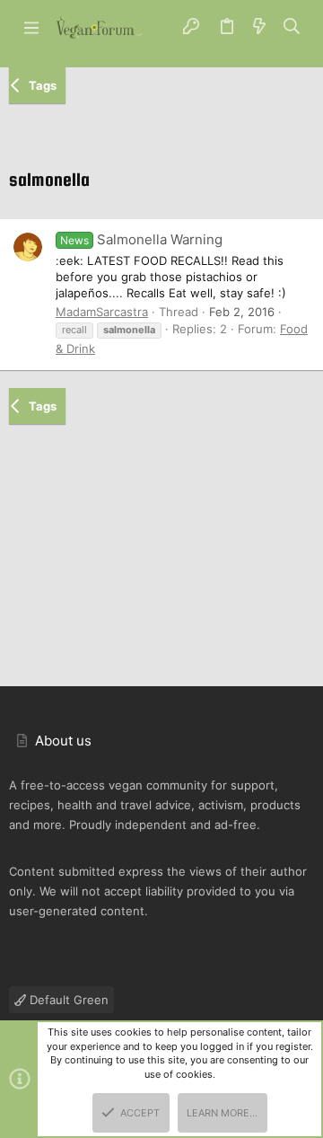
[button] (31, 27)
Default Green (67, 999)
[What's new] (259, 27)
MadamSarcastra (102, 311)
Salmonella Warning (141, 239)
